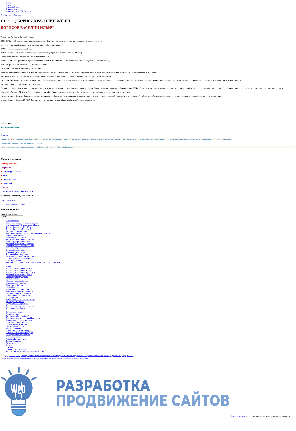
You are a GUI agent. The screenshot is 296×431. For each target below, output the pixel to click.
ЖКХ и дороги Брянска (15, 302)
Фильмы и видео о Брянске (16, 324)
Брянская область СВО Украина (18, 11)
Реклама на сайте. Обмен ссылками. (62, 358)
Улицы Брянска (12, 298)
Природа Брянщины (14, 341)
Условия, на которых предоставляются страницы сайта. (17, 358)
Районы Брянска (12, 287)
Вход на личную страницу (16, 204)
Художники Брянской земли (17, 254)
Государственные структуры (17, 304)
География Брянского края (16, 339)
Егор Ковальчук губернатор (16, 308)
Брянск (8, 5)
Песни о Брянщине (13, 328)
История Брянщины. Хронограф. (19, 229)
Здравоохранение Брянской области (20, 246)
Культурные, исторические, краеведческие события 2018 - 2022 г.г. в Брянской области (37, 147)
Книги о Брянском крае (15, 326)
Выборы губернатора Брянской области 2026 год (25, 351)
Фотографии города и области (17, 322)
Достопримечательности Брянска (19, 275)
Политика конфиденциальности (43, 358)
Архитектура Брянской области (18, 242)
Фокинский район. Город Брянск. (19, 295)
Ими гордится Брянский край (17, 316)
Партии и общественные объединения (21, 306)
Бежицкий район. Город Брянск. (18, 289)
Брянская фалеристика (14, 337)
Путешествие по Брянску (11, 15)
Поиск (3, 214)
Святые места (11, 343)
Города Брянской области (16, 235)
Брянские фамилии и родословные (19, 320)
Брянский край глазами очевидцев (19, 333)
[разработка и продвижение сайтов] (116, 416)
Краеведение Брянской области (18, 335)
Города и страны (12, 314)
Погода (8, 345)
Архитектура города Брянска (17, 277)
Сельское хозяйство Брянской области (20, 258)
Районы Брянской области (16, 237)
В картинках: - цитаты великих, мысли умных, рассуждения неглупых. (34, 262)
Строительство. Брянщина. (16, 260)
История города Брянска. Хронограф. (20, 273)
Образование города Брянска (17, 281)
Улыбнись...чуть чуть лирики (17, 349)
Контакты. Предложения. (81, 358)
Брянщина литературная (15, 252)
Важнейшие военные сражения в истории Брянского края (28, 233)
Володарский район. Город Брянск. (19, 291)
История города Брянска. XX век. (19, 270)
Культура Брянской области (16, 250)
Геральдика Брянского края (16, 231)
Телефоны (10, 347)
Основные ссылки (13, 9)
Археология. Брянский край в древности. (22, 223)
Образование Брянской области (18, 248)
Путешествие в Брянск (14, 312)
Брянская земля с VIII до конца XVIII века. (22, 225)
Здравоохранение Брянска (16, 283)
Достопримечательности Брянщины (20, 244)
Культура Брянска (12, 279)
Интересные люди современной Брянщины (23, 318)
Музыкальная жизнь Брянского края (20, 256)
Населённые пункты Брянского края (20, 239)
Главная (9, 3)
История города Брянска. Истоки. (19, 268)
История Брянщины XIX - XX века (19, 227)
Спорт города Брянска (14, 285)
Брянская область (12, 7)
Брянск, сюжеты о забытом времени (20, 331)
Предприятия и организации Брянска (20, 300)
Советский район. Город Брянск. (18, 293)
